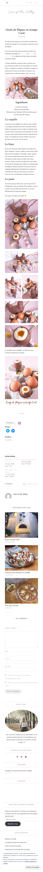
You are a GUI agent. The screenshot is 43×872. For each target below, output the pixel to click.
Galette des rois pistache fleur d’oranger (17, 849)
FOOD (19, 25)
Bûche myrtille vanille (12, 540)
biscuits (31, 54)
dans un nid (8, 56)
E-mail (7, 659)
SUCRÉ (24, 25)
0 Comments (9, 484)
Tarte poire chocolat (11, 605)
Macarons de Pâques (29, 459)
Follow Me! (8, 773)
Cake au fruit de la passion (13, 846)
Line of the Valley (20, 494)
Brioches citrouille (10, 839)
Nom (7, 651)
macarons (23, 54)
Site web (7, 666)
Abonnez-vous (12, 824)
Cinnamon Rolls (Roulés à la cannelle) (17, 572)
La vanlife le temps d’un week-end (15, 842)
